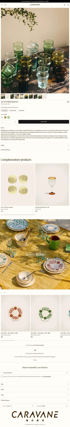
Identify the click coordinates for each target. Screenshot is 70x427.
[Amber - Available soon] (5, 117)
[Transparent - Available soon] (2, 117)
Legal (2, 395)
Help (2, 384)
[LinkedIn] (43, 420)
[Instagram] (27, 420)
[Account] (64, 5)
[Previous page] (2, 292)
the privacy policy (47, 376)
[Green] (8, 117)
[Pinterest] (32, 420)
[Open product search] (5, 5)
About (2, 389)
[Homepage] (35, 4)
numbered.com (42, 424)
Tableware (29, 345)
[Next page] (5, 292)
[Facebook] (37, 420)
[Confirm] (66, 372)
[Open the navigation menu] (2, 4)
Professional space (5, 400)
